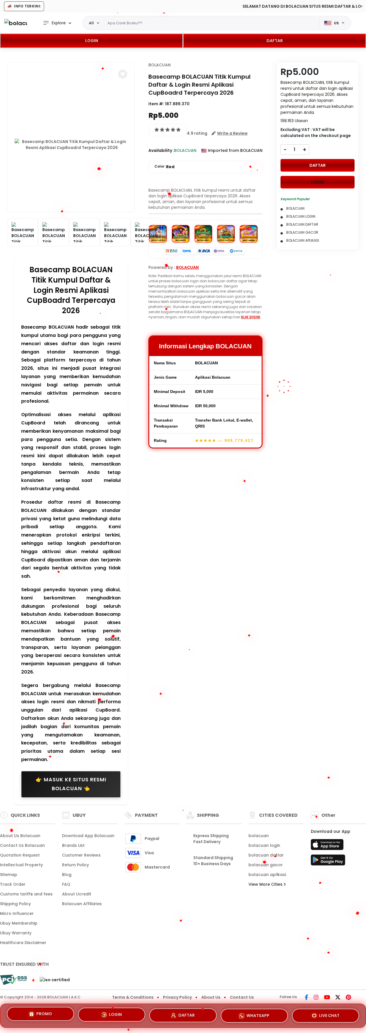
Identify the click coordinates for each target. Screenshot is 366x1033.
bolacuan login (264, 845)
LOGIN (91, 40)
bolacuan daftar (266, 855)
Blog (66, 874)
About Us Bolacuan (20, 836)
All (91, 22)
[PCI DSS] (13, 980)
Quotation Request (20, 855)
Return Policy (75, 865)
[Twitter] (338, 998)
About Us (210, 997)
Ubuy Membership (18, 923)
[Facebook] (307, 998)
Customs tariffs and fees (26, 894)
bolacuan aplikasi (267, 874)
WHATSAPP (257, 1013)
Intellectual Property (21, 865)
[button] (122, 74)
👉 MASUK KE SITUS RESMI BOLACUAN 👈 (71, 784)
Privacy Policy (177, 997)
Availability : (161, 150)
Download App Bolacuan (88, 836)
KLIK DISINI (250, 317)
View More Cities (266, 884)
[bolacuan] (15, 23)
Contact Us (242, 997)
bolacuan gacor (265, 865)
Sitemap (8, 874)
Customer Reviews (81, 855)
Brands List (73, 845)
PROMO (44, 1015)
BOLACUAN (159, 65)
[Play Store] (328, 862)
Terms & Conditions (133, 997)
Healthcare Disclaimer (23, 942)
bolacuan (258, 836)
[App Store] (328, 846)
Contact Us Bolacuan (22, 845)
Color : (164, 167)
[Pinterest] (348, 998)
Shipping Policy (15, 904)
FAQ (66, 884)
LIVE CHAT (329, 1013)
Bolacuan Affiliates (82, 904)
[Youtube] (327, 998)
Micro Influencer (17, 913)
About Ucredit (76, 894)
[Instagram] (316, 998)
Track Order (12, 884)
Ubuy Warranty (15, 933)
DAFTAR (274, 40)
